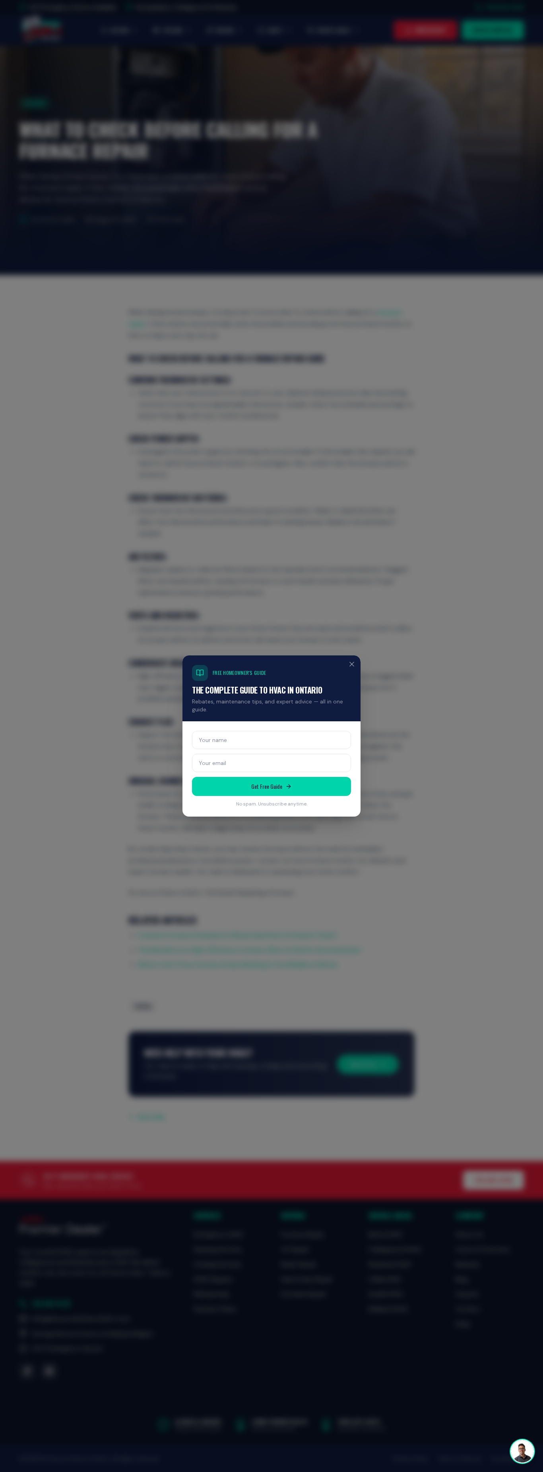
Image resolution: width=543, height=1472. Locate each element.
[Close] (352, 664)
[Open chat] (522, 1451)
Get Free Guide (266, 786)
